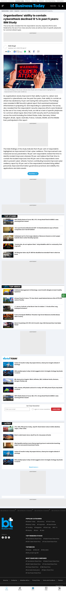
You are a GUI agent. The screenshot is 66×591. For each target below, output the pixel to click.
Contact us (14, 580)
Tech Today (51, 521)
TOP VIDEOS (15, 287)
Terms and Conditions (49, 580)
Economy (41, 521)
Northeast (41, 1)
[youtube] (6, 537)
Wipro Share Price (48, 570)
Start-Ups (48, 527)
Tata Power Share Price (34, 573)
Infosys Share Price (32, 567)
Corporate (42, 524)
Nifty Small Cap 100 (32, 553)
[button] (59, 588)
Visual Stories (52, 524)
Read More (32, 173)
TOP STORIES (10, 216)
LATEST (7, 423)
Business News (5, 11)
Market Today (31, 521)
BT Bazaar (27, 1)
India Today (34, 1)
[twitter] (9, 537)
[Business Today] (27, 6)
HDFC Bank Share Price (33, 541)
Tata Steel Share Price (50, 541)
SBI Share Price (46, 567)
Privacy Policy (36, 580)
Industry (29, 530)
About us (5, 580)
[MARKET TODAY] (10, 358)
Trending (29, 527)
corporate (16, 11)
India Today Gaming (50, 1)
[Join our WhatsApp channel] (63, 297)
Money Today (31, 524)
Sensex (29, 550)
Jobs (42, 530)
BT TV (55, 527)
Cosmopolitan (60, 1)
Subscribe (53, 6)
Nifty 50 (37, 550)
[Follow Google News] (18, 51)
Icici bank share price (33, 570)
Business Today (19, 1)
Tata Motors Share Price (34, 539)
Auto (36, 530)
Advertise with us (24, 580)
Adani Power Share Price (52, 539)
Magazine (39, 527)
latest (11, 11)
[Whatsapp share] (24, 51)
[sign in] (62, 6)
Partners (60, 580)
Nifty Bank (45, 550)
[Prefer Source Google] (8, 51)
